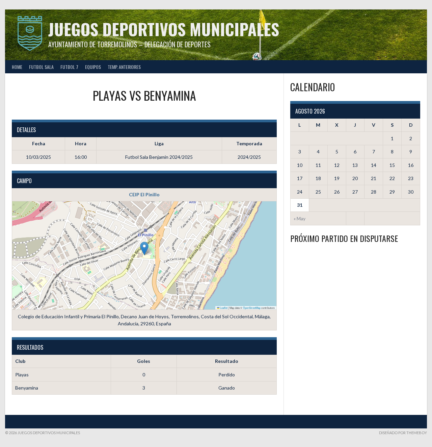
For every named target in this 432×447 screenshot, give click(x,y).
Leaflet (223, 307)
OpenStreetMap (252, 307)
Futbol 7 (69, 66)
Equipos (93, 66)
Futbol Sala (41, 66)
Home (17, 66)
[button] (144, 248)
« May (299, 218)
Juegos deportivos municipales (163, 29)
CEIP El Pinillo (144, 194)
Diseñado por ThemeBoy (403, 432)
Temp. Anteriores (124, 66)
